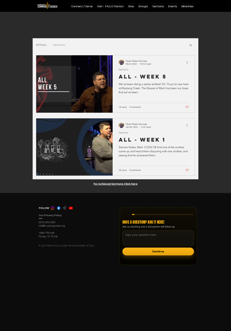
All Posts (41, 45)
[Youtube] (71, 208)
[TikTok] (65, 208)
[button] (190, 45)
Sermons (59, 45)
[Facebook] (58, 208)
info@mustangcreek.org (52, 225)
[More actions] (188, 62)
